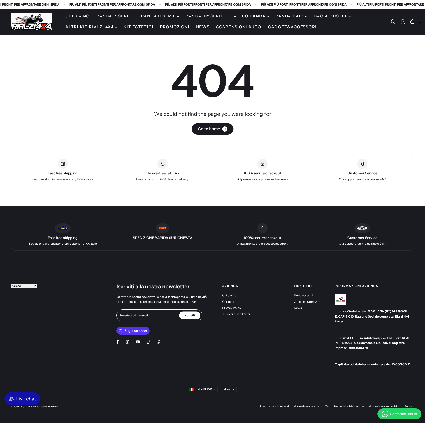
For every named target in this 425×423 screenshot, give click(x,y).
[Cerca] (393, 21)
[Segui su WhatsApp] (158, 342)
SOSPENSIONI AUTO (238, 27)
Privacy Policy (231, 308)
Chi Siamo (229, 295)
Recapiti (409, 406)
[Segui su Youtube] (138, 342)
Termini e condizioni (236, 314)
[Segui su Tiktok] (148, 342)
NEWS (203, 27)
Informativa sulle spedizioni (384, 406)
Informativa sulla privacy (307, 406)
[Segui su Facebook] (117, 342)
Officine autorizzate (307, 302)
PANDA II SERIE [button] (158, 16)
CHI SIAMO (77, 16)
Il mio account (303, 295)
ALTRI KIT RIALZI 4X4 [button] (89, 27)
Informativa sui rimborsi (274, 406)
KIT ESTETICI (138, 27)
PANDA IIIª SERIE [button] (204, 16)
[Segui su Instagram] (127, 342)
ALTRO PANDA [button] (249, 16)
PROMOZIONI (174, 27)
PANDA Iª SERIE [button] (113, 16)
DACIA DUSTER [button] (331, 16)
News (298, 308)
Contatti (228, 302)
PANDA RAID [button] (289, 16)
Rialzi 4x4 (26, 406)
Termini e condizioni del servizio (344, 406)
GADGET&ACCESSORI (292, 27)
